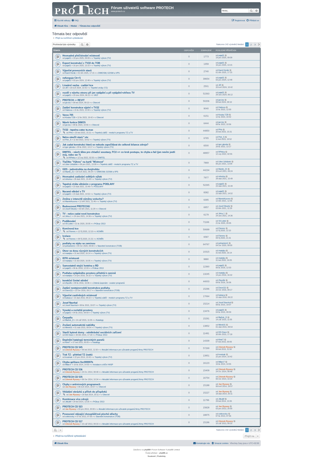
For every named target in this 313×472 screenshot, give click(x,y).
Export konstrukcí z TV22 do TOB (81, 63)
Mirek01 (68, 327)
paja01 (68, 58)
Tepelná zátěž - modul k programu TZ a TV (114, 133)
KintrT (67, 342)
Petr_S (68, 140)
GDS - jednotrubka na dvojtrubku (80, 169)
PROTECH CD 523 (72, 406)
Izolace (66, 236)
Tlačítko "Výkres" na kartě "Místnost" (83, 161)
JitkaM (68, 402)
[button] (259, 44)
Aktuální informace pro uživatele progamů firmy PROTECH (127, 350)
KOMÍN (100, 231)
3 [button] (255, 44)
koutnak (68, 357)
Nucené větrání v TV (73, 191)
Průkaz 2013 (99, 224)
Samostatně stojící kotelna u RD (80, 265)
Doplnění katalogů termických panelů (83, 339)
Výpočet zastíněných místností (79, 295)
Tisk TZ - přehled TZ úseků (77, 354)
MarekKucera (71, 201)
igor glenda (70, 147)
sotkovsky (69, 416)
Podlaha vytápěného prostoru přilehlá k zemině (89, 273)
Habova (68, 110)
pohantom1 (70, 246)
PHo (71, 133)
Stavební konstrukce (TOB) (109, 246)
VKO (96, 95)
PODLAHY (98, 186)
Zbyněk (68, 283)
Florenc (72, 231)
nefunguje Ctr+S (71, 78)
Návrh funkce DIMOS (74, 122)
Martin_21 (69, 172)
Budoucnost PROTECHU (76, 206)
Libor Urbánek (71, 164)
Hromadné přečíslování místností (81, 55)
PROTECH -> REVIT (73, 100)
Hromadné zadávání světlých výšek (82, 176)
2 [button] (251, 44)
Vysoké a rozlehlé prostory (77, 310)
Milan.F (68, 364)
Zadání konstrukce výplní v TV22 (80, 107)
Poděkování (69, 221)
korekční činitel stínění (75, 280)
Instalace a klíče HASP (103, 364)
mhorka (68, 179)
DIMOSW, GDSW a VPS (109, 73)
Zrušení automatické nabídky (78, 325)
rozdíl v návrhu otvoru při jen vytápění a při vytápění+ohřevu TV (98, 92)
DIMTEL (101, 157)
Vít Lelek (69, 224)
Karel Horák (70, 73)
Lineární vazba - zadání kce (77, 85)
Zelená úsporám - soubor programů (109, 283)
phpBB (147, 450)
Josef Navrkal (70, 302)
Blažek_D (69, 320)
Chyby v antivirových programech (81, 384)
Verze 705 (67, 115)
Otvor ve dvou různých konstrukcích (82, 250)
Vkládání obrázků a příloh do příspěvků (84, 391)
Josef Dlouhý (71, 209)
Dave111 (69, 290)
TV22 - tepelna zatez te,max (77, 129)
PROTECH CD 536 (72, 369)
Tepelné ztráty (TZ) (99, 88)
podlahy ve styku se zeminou (78, 243)
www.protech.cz (118, 11)
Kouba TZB (70, 117)
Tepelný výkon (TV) (102, 58)
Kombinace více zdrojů (75, 399)
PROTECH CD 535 (72, 377)
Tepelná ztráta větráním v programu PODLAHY (88, 184)
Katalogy (100, 320)
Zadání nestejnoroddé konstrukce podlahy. (86, 288)
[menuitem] (75, 20)
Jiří (66, 88)
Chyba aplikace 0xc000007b (77, 362)
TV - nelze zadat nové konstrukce (81, 213)
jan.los (68, 102)
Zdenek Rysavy (72, 350)
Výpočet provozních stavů (77, 70)
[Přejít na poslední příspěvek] (226, 55)
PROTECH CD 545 (72, 347)
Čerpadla (67, 317)
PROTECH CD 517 (72, 421)
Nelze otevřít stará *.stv (75, 137)
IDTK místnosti (70, 258)
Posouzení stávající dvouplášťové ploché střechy (90, 414)
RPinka (72, 157)
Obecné (96, 102)
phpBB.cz (163, 453)
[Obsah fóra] (82, 9)
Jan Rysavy (70, 387)
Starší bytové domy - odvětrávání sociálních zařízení (91, 332)
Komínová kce (70, 228)
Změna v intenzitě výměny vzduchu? (83, 199)
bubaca (68, 298)
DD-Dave (69, 335)
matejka (68, 253)
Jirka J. (68, 216)
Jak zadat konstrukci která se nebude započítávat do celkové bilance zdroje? (105, 144)
